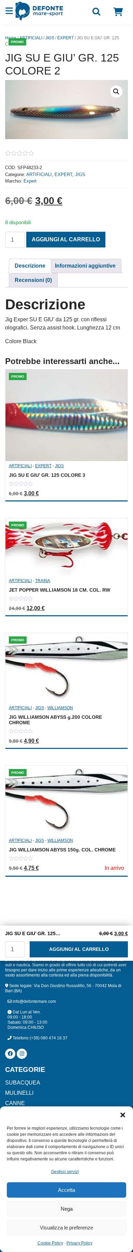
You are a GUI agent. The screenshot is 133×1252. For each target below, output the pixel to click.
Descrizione (30, 266)
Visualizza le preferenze (66, 1227)
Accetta (66, 1190)
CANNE (15, 1103)
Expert (30, 181)
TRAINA (42, 580)
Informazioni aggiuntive (85, 266)
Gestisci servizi (65, 1171)
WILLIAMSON (60, 707)
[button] (122, 1115)
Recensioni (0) (33, 280)
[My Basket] (118, 11)
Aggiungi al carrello (66, 239)
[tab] (30, 266)
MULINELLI (19, 1093)
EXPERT (65, 38)
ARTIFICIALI (30, 38)
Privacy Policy (79, 1243)
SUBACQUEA (22, 1083)
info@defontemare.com (34, 1001)
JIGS (49, 38)
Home (10, 38)
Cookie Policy (50, 1243)
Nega (67, 1209)
